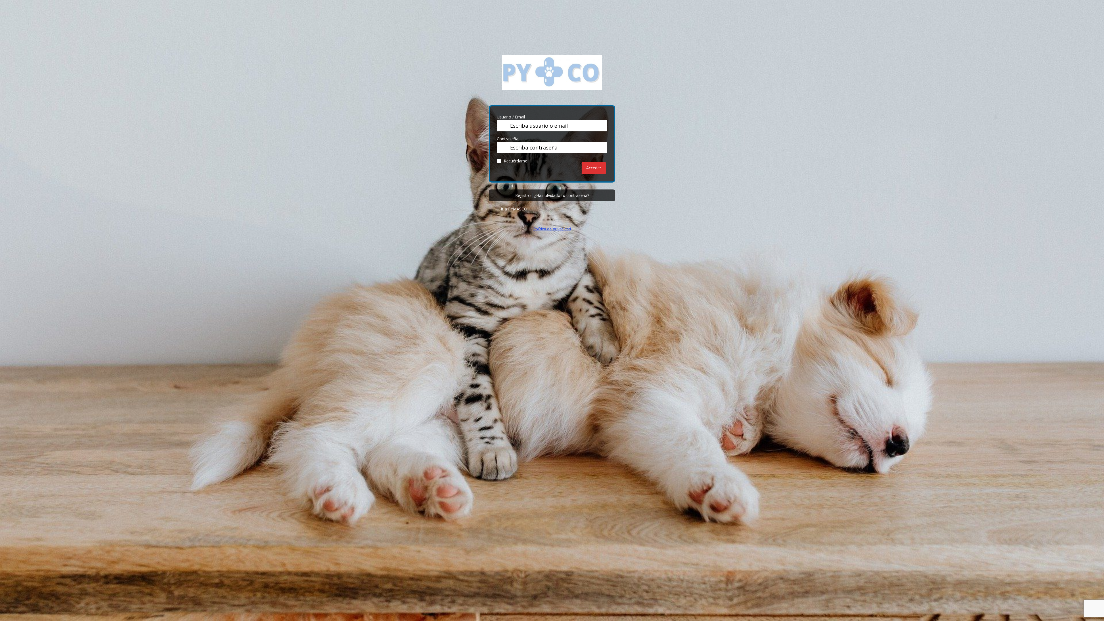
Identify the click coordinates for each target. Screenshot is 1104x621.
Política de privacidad (552, 229)
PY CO (552, 76)
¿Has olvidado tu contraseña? (561, 195)
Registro (523, 195)
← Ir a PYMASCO (511, 209)
